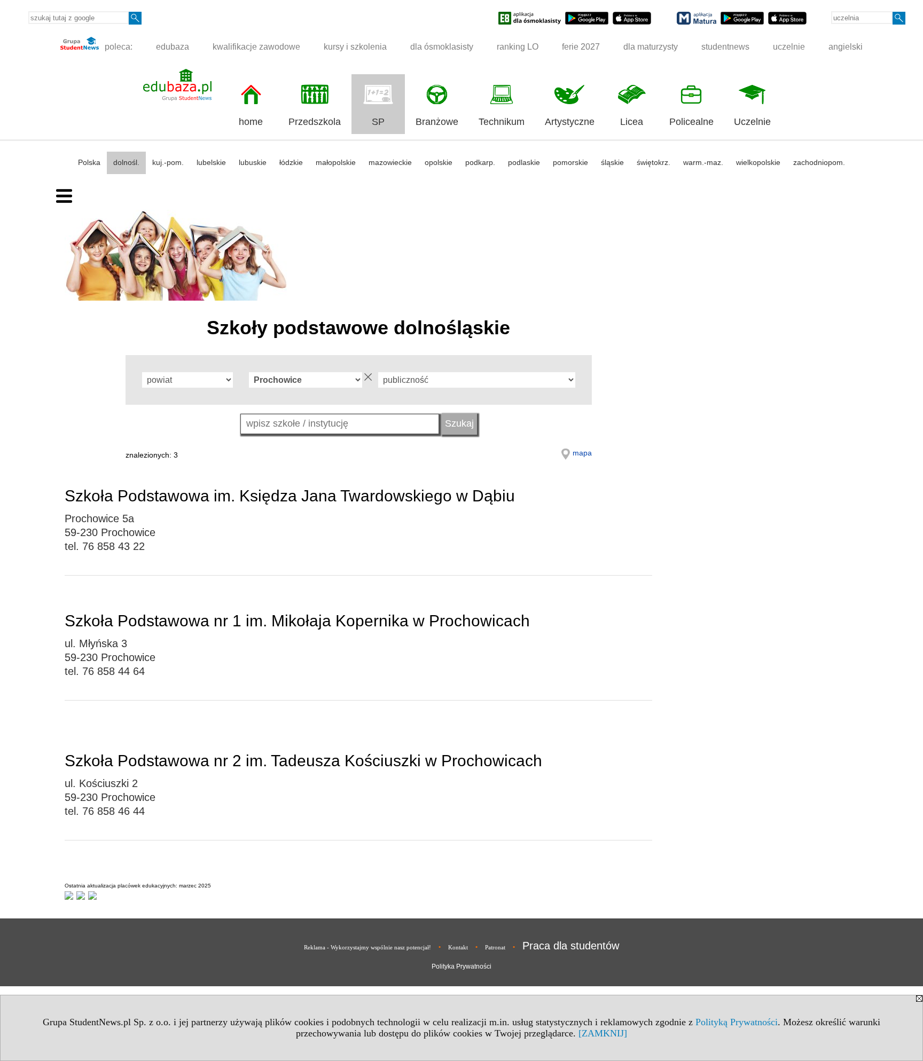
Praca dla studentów (570, 946)
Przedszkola (314, 121)
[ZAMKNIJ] (602, 1033)
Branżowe (437, 121)
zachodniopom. (819, 162)
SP (378, 121)
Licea (631, 121)
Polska (89, 162)
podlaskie (524, 162)
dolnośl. (126, 162)
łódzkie (291, 162)
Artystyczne (570, 121)
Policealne (691, 121)
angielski (845, 46)
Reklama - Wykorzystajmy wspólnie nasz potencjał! (367, 947)
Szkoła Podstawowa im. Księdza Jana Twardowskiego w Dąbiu (290, 496)
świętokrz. (653, 162)
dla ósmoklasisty (441, 46)
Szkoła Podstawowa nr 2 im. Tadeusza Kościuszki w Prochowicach (303, 760)
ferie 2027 (581, 46)
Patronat (495, 947)
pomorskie (570, 162)
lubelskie (211, 162)
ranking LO (517, 46)
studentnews (725, 46)
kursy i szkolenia (355, 46)
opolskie (438, 162)
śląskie (612, 162)
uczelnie (789, 46)
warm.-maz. (703, 162)
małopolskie (336, 162)
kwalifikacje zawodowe (256, 46)
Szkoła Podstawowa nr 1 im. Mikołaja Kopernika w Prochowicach (297, 621)
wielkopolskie (758, 162)
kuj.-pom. (168, 162)
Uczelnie (752, 121)
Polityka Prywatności (461, 966)
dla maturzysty (650, 46)
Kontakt (458, 947)
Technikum (502, 121)
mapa (582, 453)
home (251, 121)
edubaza (172, 46)
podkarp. (480, 162)
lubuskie (253, 162)
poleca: (117, 46)
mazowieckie (390, 162)
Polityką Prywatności (736, 1022)
